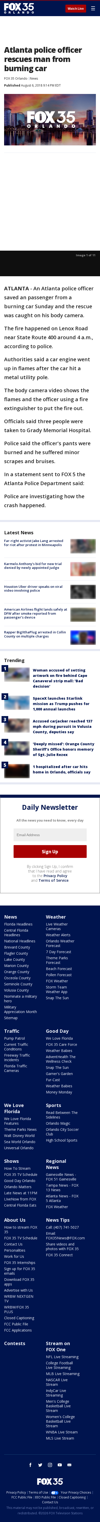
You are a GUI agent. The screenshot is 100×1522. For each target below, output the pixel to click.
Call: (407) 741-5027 (62, 1227)
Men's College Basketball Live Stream (58, 1406)
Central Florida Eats (20, 1205)
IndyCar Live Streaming (56, 1393)
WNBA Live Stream (62, 1432)
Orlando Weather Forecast (60, 943)
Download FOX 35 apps (19, 1281)
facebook (30, 1465)
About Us (14, 1220)
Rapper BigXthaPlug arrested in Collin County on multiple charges (35, 634)
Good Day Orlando (19, 1180)
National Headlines (19, 941)
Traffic (11, 1031)
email (69, 1465)
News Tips (57, 1220)
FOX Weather (57, 980)
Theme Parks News (20, 1129)
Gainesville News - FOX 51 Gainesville (61, 1177)
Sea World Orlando (19, 1141)
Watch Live (76, 8)
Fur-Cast (53, 1079)
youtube (60, 1465)
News (34, 78)
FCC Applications (18, 1330)
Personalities (14, 1250)
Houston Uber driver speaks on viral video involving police (33, 588)
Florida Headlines (18, 924)
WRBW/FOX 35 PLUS (16, 1309)
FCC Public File (16, 1324)
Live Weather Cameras (57, 926)
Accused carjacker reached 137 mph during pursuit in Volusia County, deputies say (62, 726)
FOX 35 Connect (59, 1254)
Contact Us (13, 1244)
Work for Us (14, 1256)
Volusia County (16, 990)
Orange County (16, 971)
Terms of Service (53, 880)
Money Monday (59, 1092)
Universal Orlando (19, 1147)
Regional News (56, 1164)
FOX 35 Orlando (15, 78)
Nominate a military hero (20, 998)
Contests (14, 1343)
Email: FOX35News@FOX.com (65, 1235)
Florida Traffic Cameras (15, 1068)
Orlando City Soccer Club (62, 1131)
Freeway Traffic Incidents (17, 1057)
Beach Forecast (59, 968)
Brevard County (17, 947)
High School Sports (61, 1140)
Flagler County (16, 953)
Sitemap (11, 1017)
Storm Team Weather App (56, 989)
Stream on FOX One (58, 1346)
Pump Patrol (14, 1038)
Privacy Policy (55, 875)
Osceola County (17, 977)
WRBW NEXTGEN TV (18, 1298)
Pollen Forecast (59, 974)
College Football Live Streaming (59, 1365)
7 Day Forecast (58, 951)
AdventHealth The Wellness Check (61, 1059)
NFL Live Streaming (62, 1356)
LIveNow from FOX (20, 1199)
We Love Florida (59, 1038)
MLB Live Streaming (62, 1373)
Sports (53, 1105)
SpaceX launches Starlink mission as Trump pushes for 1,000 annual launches (61, 703)
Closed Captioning (19, 1317)
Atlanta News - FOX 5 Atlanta (62, 1198)
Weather (56, 917)
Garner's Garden (59, 1073)
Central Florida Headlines (16, 932)
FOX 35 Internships (19, 1262)
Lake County (14, 959)
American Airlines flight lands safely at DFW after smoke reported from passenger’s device (35, 613)
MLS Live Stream (60, 1438)
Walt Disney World (19, 1135)
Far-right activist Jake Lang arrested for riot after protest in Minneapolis (33, 542)
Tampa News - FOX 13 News (62, 1187)
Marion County (16, 965)
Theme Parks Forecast (57, 960)
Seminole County (18, 984)
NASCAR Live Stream (57, 1382)
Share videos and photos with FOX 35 (62, 1246)
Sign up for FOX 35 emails (19, 1271)
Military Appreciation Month (20, 1009)
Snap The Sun (57, 997)
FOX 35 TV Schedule (20, 1174)
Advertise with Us (18, 1290)
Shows (11, 1161)
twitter (40, 1465)
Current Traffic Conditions (16, 1046)
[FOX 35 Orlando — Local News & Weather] (19, 8)
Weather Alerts (58, 934)
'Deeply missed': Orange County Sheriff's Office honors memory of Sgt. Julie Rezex (63, 749)
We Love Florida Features (17, 1121)
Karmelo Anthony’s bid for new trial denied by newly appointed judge (33, 565)
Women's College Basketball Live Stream (60, 1421)
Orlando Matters (18, 1186)
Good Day (57, 1031)
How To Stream (17, 1168)
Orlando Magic (58, 1123)
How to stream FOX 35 (20, 1229)
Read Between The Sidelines (62, 1115)
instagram (50, 1465)
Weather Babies (59, 1050)
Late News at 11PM (20, 1192)
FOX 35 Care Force (61, 1044)
